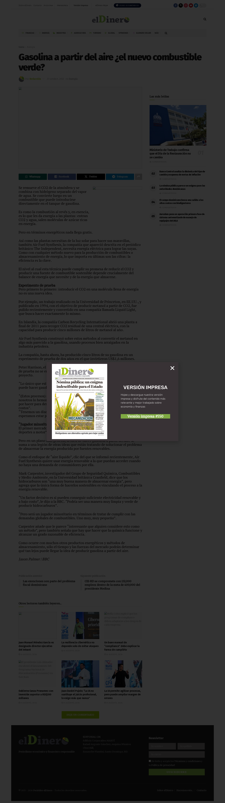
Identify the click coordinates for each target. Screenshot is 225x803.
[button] (172, 368)
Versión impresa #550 (145, 416)
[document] (112, 401)
